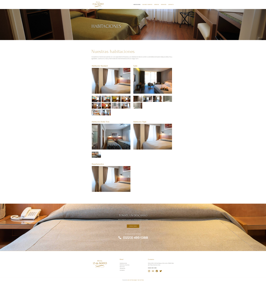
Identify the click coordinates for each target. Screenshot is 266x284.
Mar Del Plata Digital (132, 280)
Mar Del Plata (141, 280)
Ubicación (163, 4)
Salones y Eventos (147, 4)
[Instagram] (149, 271)
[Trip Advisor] (153, 271)
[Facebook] (157, 271)
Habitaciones (136, 4)
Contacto (171, 4)
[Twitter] (161, 271)
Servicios (156, 4)
